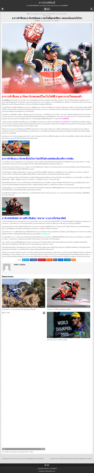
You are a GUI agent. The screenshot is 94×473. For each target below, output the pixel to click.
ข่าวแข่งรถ (47, 15)
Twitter (26, 260)
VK (56, 260)
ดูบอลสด (32, 169)
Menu (48, 9)
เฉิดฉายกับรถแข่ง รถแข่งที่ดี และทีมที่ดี (57, 340)
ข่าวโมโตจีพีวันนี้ (47, 2)
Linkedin (68, 260)
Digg (61, 260)
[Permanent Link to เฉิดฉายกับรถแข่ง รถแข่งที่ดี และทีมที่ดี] (68, 325)
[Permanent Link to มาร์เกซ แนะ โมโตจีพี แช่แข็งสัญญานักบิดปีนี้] (68, 293)
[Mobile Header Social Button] (2, 9)
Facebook (34, 260)
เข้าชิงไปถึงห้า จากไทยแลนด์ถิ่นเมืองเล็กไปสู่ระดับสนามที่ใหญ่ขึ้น (19, 309)
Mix (74, 260)
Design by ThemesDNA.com (47, 471)
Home (28, 14)
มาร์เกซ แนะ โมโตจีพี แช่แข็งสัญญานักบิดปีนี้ (58, 309)
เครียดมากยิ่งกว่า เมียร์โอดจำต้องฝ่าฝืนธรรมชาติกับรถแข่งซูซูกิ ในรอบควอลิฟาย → (71, 458)
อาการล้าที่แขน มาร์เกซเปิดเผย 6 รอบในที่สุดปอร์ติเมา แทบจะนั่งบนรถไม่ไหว (47, 18)
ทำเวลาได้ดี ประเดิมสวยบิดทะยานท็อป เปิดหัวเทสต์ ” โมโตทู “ (18, 452)
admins (38, 20)
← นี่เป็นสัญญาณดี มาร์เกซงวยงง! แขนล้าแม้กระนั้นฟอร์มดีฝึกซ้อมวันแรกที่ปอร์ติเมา (22, 458)
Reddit (50, 260)
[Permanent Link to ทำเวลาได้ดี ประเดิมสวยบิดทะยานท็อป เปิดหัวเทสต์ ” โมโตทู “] (23, 381)
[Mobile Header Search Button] (91, 9)
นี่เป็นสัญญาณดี (46, 234)
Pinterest (42, 260)
